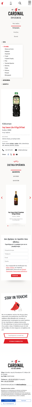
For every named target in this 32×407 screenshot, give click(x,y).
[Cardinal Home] (16, 364)
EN (10, 2)
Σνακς (6, 68)
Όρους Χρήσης (10, 267)
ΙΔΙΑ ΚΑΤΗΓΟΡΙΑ (16, 172)
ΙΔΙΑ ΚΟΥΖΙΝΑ (16, 181)
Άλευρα (7, 72)
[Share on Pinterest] (14, 154)
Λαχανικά (7, 53)
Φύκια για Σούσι (9, 49)
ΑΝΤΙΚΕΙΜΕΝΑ (6, 80)
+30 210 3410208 (9, 381)
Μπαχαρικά (8, 75)
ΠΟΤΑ (4, 42)
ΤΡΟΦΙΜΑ (6, 46)
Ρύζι (6, 61)
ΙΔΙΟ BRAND (16, 176)
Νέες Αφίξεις (16, 23)
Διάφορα (7, 51)
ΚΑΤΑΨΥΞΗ (5, 84)
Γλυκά (6, 56)
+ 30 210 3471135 (13, 379)
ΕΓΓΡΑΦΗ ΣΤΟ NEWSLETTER (16, 341)
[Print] (17, 154)
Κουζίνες (16, 32)
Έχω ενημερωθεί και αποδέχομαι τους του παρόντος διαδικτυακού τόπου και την (16, 268)
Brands (16, 36)
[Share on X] (11, 154)
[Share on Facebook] (8, 154)
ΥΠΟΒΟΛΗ (15, 275)
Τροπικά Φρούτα (9, 63)
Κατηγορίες (16, 28)
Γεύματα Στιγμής (9, 58)
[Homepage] (16, 11)
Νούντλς (7, 65)
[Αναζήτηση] (20, 3)
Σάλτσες (7, 70)
